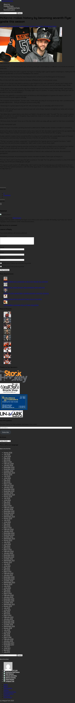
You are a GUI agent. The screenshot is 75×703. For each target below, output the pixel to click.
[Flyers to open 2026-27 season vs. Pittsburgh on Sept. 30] (7, 352)
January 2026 (8, 465)
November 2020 (9, 579)
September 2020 (9, 582)
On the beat (8, 697)
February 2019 (8, 617)
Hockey (32, 26)
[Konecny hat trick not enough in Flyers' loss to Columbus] (5, 297)
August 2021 (8, 562)
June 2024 (7, 500)
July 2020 (7, 586)
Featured (7, 695)
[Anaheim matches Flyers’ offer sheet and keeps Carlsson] (7, 363)
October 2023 (8, 515)
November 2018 (9, 623)
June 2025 (7, 478)
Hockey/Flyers (9, 6)
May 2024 (7, 502)
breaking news (24, 26)
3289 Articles (17, 218)
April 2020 (7, 591)
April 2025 (7, 482)
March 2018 (7, 637)
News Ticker (39, 26)
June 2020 (7, 588)
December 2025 (9, 467)
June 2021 (7, 566)
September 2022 (9, 538)
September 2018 (9, 626)
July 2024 (7, 498)
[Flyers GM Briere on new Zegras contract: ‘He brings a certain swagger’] (7, 340)
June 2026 (7, 456)
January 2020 (8, 597)
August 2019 (8, 606)
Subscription (8, 688)
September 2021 (9, 560)
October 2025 (8, 471)
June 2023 (7, 522)
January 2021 (8, 575)
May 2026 (7, 458)
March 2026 (8, 462)
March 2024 (8, 505)
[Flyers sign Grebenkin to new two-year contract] (7, 316)
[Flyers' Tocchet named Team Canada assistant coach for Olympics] (5, 291)
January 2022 (8, 553)
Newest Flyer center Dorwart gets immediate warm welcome (24, 287)
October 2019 (8, 602)
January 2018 (8, 641)
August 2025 (8, 474)
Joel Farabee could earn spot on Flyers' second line (21, 305)
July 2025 (7, 476)
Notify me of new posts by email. (13, 266)
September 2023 (9, 516)
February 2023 (9, 529)
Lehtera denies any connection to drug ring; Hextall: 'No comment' (26, 282)
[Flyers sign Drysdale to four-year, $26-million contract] (7, 328)
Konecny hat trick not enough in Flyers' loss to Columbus (23, 299)
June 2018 (7, 632)
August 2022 (8, 540)
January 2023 (8, 531)
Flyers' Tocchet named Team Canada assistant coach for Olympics (26, 293)
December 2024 (9, 489)
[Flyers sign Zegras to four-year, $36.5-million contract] (7, 346)
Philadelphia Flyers (13, 8)
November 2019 (9, 601)
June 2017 (7, 648)
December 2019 (9, 599)
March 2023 (8, 527)
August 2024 (8, 496)
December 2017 (9, 643)
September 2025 (9, 473)
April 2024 (7, 504)
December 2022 (9, 533)
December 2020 (9, 577)
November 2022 (9, 535)
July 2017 (7, 646)
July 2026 (7, 454)
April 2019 (7, 613)
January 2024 (8, 509)
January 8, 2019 (5, 26)
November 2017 (9, 644)
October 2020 (8, 580)
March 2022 (8, 549)
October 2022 (8, 537)
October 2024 (8, 493)
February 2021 (8, 573)
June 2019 (7, 610)
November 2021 (9, 557)
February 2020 (9, 595)
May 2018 (7, 634)
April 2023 (7, 526)
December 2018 (9, 621)
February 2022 (9, 551)
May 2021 (7, 568)
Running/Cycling (9, 10)
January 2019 (8, 619)
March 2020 (8, 593)
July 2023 (7, 520)
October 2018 (8, 624)
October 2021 (8, 559)
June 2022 (7, 544)
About (6, 686)
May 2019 (7, 612)
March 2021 (7, 571)
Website (2, 258)
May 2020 (7, 590)
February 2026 (9, 463)
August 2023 (8, 518)
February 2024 (9, 507)
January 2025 (8, 487)
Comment (3, 236)
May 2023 (7, 524)
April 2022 (7, 548)
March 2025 (8, 484)
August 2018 (8, 628)
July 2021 (7, 564)
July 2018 (7, 630)
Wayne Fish (15, 26)
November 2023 (9, 513)
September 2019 (9, 604)
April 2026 (7, 460)
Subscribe (5, 432)
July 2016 (7, 652)
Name (2, 247)
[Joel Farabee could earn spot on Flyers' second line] (5, 303)
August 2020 (8, 584)
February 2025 (9, 485)
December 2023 (9, 511)
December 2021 (9, 555)
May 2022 (7, 546)
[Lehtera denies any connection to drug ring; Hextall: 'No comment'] (5, 280)
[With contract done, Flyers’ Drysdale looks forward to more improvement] (7, 322)
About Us (7, 4)
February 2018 (8, 639)
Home (6, 684)
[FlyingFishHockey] (6, 1)
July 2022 (7, 542)
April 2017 (7, 650)
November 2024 (9, 491)
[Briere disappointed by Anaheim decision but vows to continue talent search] (7, 357)
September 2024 (9, 495)
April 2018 (7, 635)
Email (2, 253)
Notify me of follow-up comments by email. (16, 263)
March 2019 (7, 615)
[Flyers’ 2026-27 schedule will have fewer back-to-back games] (7, 334)
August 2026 (8, 452)
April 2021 (7, 570)
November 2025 (9, 469)
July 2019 (7, 608)
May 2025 (7, 480)
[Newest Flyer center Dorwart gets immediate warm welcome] (5, 286)
